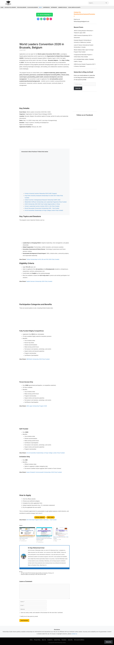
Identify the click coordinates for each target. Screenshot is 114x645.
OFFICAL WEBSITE (39, 517)
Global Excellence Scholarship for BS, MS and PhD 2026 (33, 574)
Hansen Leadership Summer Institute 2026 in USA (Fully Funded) (42, 206)
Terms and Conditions (79, 639)
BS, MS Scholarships (33, 7)
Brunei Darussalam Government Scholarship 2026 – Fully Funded (42, 208)
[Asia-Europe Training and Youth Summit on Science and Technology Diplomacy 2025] (44, 531)
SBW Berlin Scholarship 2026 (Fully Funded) (38, 359)
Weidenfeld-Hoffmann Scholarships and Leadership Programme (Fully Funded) (46, 202)
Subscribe (78, 88)
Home (2, 7)
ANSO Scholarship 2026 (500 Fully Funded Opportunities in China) (42, 204)
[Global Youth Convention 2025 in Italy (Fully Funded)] (27, 531)
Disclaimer (64, 639)
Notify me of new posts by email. (29, 616)
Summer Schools (62, 7)
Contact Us (50, 639)
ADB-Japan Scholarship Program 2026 (36, 406)
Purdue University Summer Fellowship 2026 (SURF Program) (41, 193)
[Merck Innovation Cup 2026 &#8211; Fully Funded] (61, 531)
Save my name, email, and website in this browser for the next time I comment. (42, 612)
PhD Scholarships (21, 7)
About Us (44, 639)
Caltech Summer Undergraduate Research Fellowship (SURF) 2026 (42, 199)
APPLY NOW (51, 517)
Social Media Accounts (74, 7)
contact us (74, 633)
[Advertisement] (44, 30)
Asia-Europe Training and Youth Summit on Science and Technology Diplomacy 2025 (44, 538)
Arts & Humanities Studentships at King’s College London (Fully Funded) (44, 210)
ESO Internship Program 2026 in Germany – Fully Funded (41, 519)
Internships (54, 7)
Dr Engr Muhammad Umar (36, 548)
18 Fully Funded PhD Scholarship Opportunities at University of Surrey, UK (37, 573)
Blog (40, 7)
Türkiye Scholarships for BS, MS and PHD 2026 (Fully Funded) (42, 259)
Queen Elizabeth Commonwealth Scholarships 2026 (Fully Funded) (44, 472)
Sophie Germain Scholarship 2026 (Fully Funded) (39, 281)
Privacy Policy (37, 639)
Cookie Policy (57, 639)
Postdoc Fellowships (10, 7)
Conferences (46, 7)
